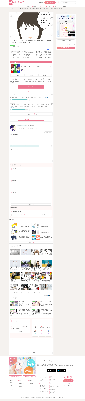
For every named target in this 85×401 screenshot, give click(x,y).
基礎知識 (35, 6)
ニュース (20, 6)
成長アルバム (57, 6)
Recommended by (45, 295)
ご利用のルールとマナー (66, 40)
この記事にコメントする (32, 91)
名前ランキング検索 (43, 377)
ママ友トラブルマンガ (16, 326)
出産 (26, 326)
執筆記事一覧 (48, 132)
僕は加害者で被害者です (16, 46)
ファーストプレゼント (43, 388)
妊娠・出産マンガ (15, 323)
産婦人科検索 (31, 383)
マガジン (41, 380)
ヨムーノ (51, 383)
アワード (41, 379)
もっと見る (30, 204)
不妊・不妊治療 (12, 389)
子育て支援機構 (52, 391)
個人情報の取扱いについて (34, 397)
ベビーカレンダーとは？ (22, 397)
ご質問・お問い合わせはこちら (66, 47)
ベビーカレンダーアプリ (44, 391)
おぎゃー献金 (52, 392)
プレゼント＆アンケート (44, 385)
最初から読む (31, 75)
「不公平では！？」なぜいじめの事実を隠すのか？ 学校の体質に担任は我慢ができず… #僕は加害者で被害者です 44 (40, 8)
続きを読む (31, 86)
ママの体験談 (18, 328)
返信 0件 (50, 110)
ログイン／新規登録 (49, 2)
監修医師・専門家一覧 (29, 376)
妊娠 (23, 326)
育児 (10, 388)
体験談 (20, 380)
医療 (13, 328)
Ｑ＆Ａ (42, 6)
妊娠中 (11, 385)
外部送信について (41, 397)
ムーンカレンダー (53, 377)
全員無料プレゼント (43, 386)
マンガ (17, 8)
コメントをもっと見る (30, 114)
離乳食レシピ (21, 383)
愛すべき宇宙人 (31, 125)
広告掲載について (55, 397)
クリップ (47, 145)
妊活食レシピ (21, 386)
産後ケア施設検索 (31, 381)
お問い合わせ (64, 397)
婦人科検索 (30, 384)
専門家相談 (28, 6)
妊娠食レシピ (21, 385)
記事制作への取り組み (15, 376)
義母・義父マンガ (23, 324)
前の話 (18, 75)
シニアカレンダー (53, 380)
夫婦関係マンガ (15, 324)
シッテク (51, 382)
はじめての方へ (40, 2)
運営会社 (27, 397)
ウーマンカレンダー (53, 379)
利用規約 (60, 397)
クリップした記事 (31, 352)
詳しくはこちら (72, 367)
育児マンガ (22, 323)
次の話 (44, 75)
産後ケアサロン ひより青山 (54, 386)
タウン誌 (41, 382)
